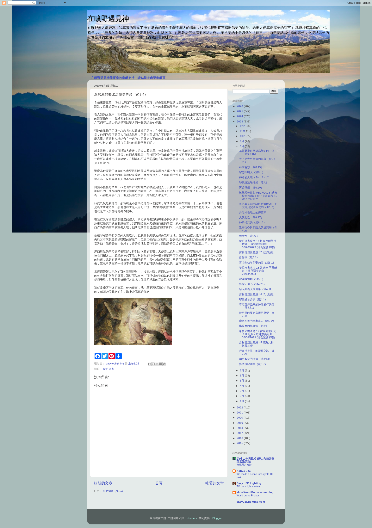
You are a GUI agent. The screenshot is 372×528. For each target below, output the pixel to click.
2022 (240, 407)
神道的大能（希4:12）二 (254, 177)
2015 (240, 443)
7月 (242, 370)
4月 (242, 385)
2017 (240, 433)
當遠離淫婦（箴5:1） (252, 279)
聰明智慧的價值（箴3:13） (255, 358)
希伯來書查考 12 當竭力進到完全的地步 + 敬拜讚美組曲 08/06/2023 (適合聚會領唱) (257, 334)
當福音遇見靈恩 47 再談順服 (256, 252)
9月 (242, 141)
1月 (242, 401)
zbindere (192, 518)
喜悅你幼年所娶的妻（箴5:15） (258, 262)
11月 (243, 131)
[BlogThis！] (153, 364)
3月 (242, 390)
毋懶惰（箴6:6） (249, 235)
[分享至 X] (157, 364)
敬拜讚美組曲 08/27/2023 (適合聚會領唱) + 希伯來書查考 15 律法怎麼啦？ (258, 195)
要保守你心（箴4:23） (252, 284)
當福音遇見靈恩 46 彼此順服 (256, 294)
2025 (240, 111)
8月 (242, 146)
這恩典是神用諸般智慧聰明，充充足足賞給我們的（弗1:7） (258, 206)
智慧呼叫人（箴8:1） (252, 172)
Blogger (217, 518)
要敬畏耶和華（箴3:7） (253, 364)
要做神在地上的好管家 (252, 212)
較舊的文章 (214, 483)
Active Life (244, 470)
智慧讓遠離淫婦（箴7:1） (254, 182)
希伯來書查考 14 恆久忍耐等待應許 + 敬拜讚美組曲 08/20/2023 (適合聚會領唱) (257, 244)
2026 (240, 106)
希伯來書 (108, 369)
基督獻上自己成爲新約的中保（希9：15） (256, 152)
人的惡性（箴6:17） (251, 217)
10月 (243, 136)
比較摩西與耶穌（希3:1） (254, 326)
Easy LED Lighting (249, 483)
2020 (240, 417)
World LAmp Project (248, 495)
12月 (243, 126)
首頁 (159, 483)
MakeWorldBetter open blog (255, 492)
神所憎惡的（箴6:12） (252, 222)
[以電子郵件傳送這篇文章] (150, 364)
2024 (240, 116)
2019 (240, 422)
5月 (242, 380)
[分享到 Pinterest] (164, 364)
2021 (240, 412)
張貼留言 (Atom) (113, 491)
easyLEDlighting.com (251, 501)
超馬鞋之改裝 (244, 464)
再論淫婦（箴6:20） (251, 187)
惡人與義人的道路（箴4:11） (256, 289)
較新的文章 (103, 483)
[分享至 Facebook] (161, 364)
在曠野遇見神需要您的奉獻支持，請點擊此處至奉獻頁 (128, 77)
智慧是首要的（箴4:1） (253, 299)
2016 (240, 438)
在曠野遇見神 (108, 18)
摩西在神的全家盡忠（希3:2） (257, 321)
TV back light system (249, 486)
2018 (240, 427)
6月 (242, 375)
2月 (242, 395)
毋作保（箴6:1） (249, 257)
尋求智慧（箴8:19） (251, 167)
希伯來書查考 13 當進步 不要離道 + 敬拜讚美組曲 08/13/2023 (258, 270)
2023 (240, 121)
